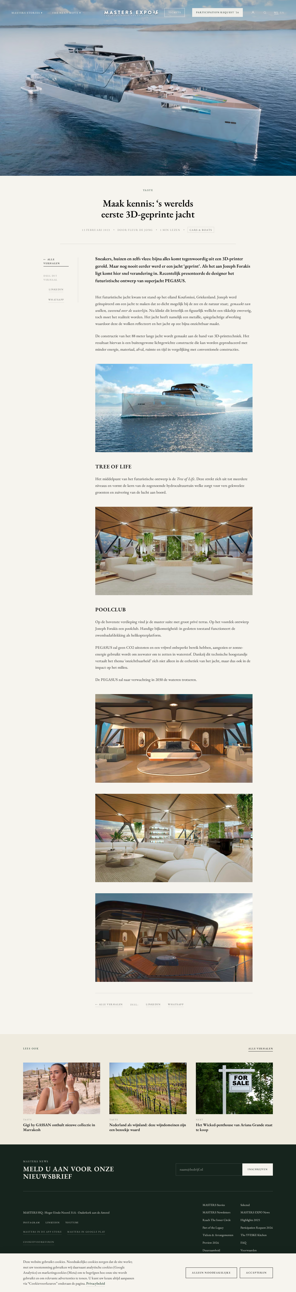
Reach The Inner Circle (217, 1220)
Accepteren (256, 1272)
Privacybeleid (95, 1283)
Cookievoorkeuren (38, 1241)
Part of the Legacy (213, 1228)
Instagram (31, 1222)
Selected (245, 1205)
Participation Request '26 (217, 12)
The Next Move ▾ (66, 12)
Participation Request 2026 (256, 1228)
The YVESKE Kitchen (253, 1235)
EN (282, 12)
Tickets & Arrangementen (218, 1235)
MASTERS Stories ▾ (27, 12)
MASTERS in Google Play (86, 1231)
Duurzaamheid (211, 1250)
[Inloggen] (253, 12)
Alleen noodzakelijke (211, 1272)
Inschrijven (258, 1169)
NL (276, 12)
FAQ (243, 1243)
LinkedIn (56, 289)
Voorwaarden (248, 1250)
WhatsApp (56, 299)
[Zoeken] (265, 12)
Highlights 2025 (250, 1220)
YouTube (72, 1222)
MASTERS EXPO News (255, 1212)
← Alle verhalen (51, 261)
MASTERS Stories (214, 1205)
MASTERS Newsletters (216, 1212)
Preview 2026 (211, 1243)
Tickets (174, 12)
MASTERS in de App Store (42, 1231)
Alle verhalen (260, 1048)
